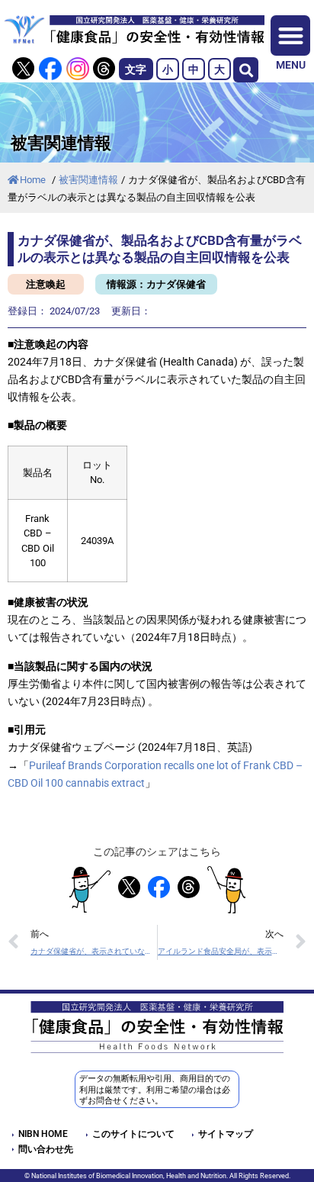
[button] (245, 69)
